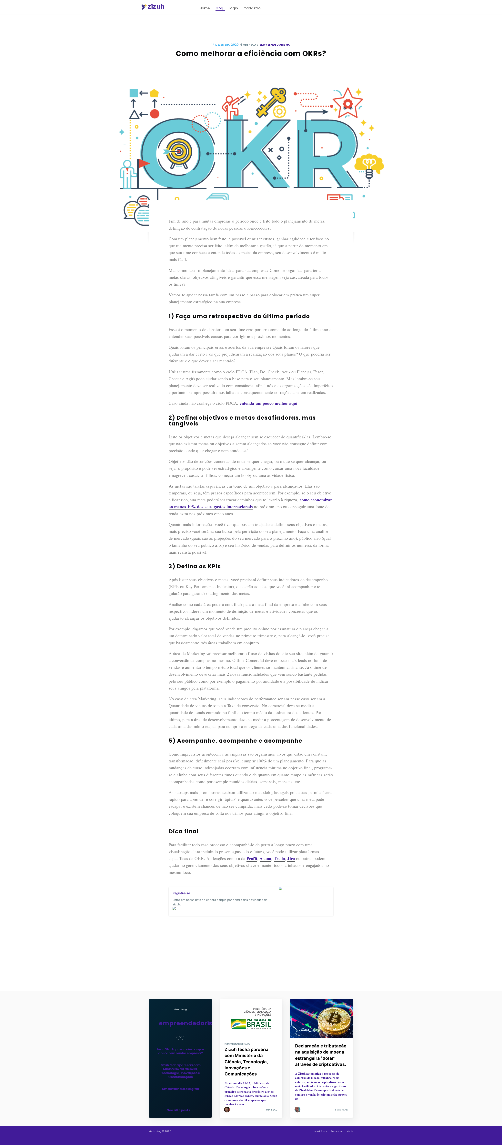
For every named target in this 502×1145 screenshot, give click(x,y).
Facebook (337, 1131)
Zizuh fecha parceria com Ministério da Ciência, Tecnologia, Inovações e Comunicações (180, 1071)
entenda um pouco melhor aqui (268, 403)
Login (233, 8)
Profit (251, 858)
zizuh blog (155, 1131)
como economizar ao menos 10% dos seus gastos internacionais (250, 503)
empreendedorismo (275, 45)
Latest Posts (320, 1131)
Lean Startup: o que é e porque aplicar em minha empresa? (180, 1051)
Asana (265, 858)
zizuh (350, 1131)
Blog (219, 8)
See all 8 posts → (180, 1110)
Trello (279, 858)
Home (204, 8)
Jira (291, 858)
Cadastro (252, 8)
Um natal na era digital (180, 1089)
